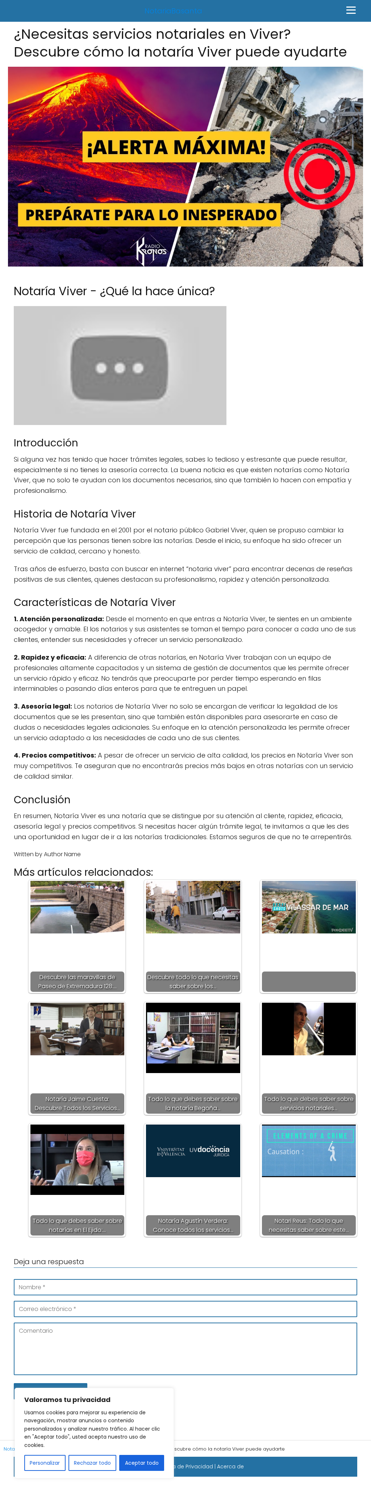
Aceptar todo (142, 1463)
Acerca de (230, 1466)
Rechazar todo (92, 1463)
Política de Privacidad (185, 1466)
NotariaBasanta (173, 11)
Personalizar (45, 1463)
